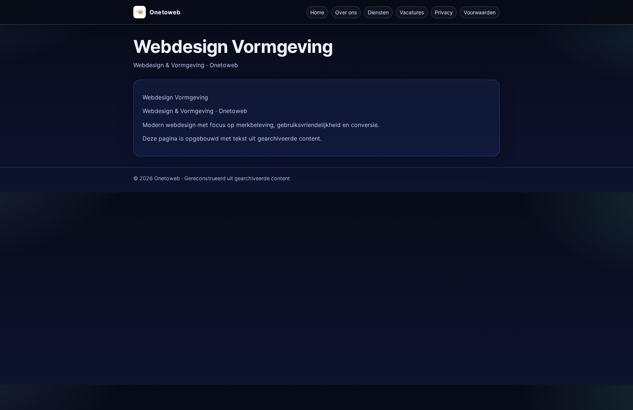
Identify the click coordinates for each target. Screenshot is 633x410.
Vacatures (412, 12)
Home (317, 12)
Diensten (378, 12)
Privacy (444, 12)
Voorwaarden (480, 12)
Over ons (346, 12)
